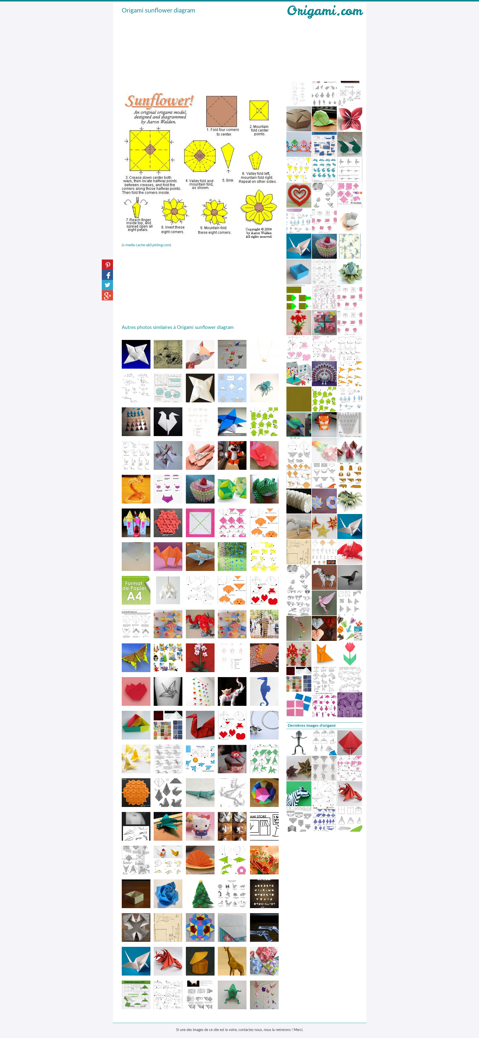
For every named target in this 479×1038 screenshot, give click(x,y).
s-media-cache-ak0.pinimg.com (146, 245)
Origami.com (324, 10)
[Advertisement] (200, 53)
